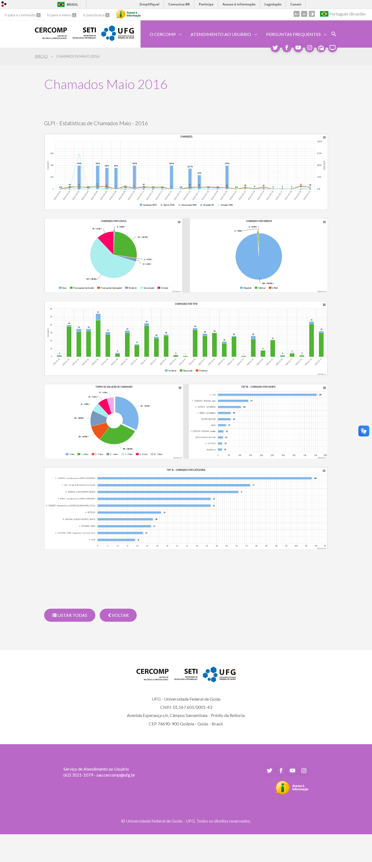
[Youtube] (298, 47)
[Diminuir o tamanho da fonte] (304, 14)
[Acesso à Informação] (128, 14)
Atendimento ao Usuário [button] (221, 34)
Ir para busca (94, 15)
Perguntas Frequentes (293, 34)
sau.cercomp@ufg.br (115, 774)
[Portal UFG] (117, 39)
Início (41, 56)
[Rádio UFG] (321, 47)
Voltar (120, 615)
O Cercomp (163, 34)
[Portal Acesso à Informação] (292, 792)
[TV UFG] (332, 47)
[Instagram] (309, 47)
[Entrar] (4, 5)
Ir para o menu (59, 15)
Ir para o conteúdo (20, 15)
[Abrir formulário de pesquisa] (334, 34)
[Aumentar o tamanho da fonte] (297, 14)
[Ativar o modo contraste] (312, 14)
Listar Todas (72, 615)
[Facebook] (286, 47)
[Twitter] (275, 47)
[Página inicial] (51, 37)
